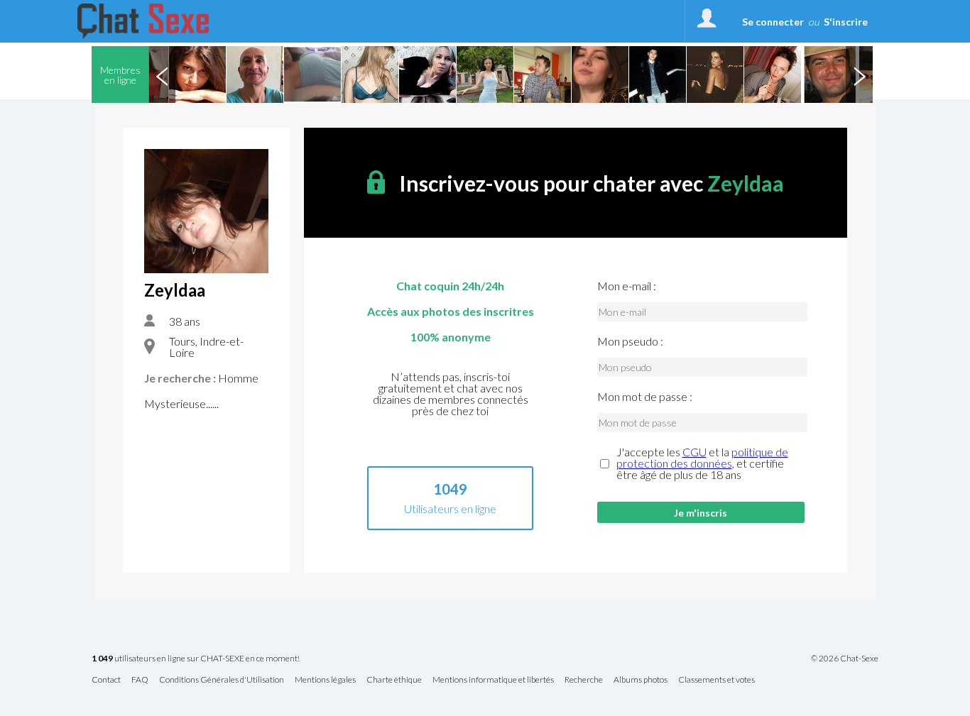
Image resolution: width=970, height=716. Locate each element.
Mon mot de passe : (644, 396)
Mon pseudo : (630, 341)
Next (859, 74)
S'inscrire (846, 22)
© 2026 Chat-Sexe (844, 658)
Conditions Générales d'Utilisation (221, 680)
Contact (106, 680)
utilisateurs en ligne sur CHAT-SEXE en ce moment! (196, 658)
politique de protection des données (702, 457)
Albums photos (640, 680)
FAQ (139, 680)
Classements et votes (716, 680)
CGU (694, 451)
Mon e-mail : (626, 286)
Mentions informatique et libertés (493, 680)
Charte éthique (394, 680)
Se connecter (773, 22)
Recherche (584, 680)
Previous (161, 74)
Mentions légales (325, 680)
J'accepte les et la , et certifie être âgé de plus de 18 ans (702, 463)
